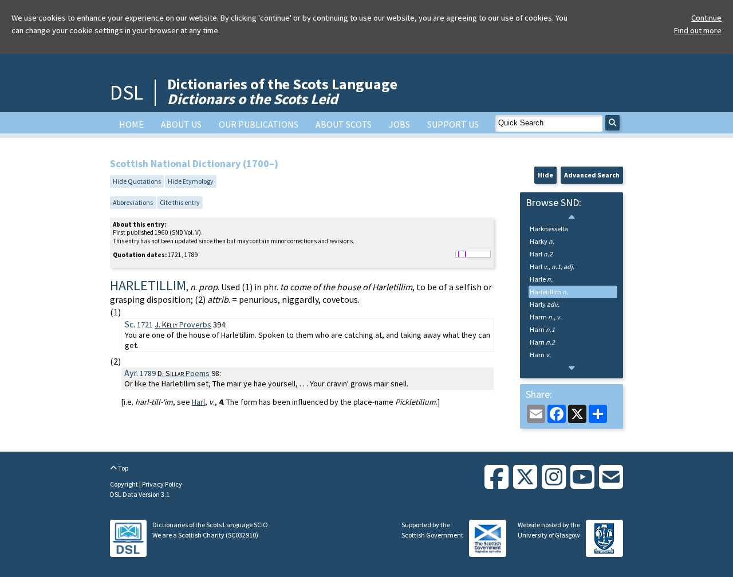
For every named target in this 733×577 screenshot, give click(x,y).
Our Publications (258, 124)
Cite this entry (180, 202)
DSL (126, 92)
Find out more (698, 30)
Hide (545, 175)
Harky (542, 241)
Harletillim (549, 291)
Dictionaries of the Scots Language (282, 91)
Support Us (453, 124)
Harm (546, 317)
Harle (541, 279)
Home (131, 124)
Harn (542, 329)
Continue (706, 18)
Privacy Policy (162, 484)
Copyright (124, 484)
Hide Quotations (137, 181)
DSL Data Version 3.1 (140, 494)
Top (122, 468)
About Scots (344, 124)
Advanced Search (592, 175)
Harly (544, 304)
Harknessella (549, 228)
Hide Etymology (191, 181)
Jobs (399, 124)
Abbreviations (133, 202)
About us (181, 124)
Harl (198, 402)
